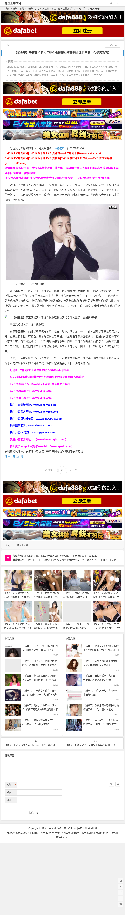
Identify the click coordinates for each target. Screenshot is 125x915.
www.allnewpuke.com (49, 418)
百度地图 (82, 828)
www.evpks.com (42, 391)
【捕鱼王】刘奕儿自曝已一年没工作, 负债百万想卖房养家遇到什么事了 (40, 709)
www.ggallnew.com (43, 432)
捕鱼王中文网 (13, 3)
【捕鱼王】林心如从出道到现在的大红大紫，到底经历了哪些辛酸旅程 (39, 679)
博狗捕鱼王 (60, 148)
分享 (74, 470)
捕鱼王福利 (18, 8)
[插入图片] (117, 784)
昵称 (11, 784)
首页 (8, 8)
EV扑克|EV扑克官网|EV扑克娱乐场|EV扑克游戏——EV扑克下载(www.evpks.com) (53, 153)
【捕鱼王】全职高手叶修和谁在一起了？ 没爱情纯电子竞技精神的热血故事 (39, 694)
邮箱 (11, 792)
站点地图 (72, 828)
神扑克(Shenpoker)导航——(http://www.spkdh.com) (41, 446)
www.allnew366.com (45, 411)
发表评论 (114, 45)
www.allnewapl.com (40, 425)
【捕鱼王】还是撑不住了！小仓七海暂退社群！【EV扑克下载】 (107, 628)
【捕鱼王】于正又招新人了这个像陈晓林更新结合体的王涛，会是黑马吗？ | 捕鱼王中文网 (71, 559)
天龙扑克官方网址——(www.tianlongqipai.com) (38, 439)
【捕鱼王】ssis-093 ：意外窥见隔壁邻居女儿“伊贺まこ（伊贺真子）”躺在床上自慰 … (100, 724)
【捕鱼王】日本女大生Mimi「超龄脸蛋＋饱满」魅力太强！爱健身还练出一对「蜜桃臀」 (39, 664)
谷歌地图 (92, 828)
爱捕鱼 (78, 555)
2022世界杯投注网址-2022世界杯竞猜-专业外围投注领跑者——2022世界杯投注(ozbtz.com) (58, 178)
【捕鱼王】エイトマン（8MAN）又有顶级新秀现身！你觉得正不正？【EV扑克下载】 (40, 650)
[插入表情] (111, 784)
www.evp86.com (42, 398)
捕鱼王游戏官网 (14, 456)
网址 (9, 800)
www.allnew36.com (44, 404)
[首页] (120, 880)
